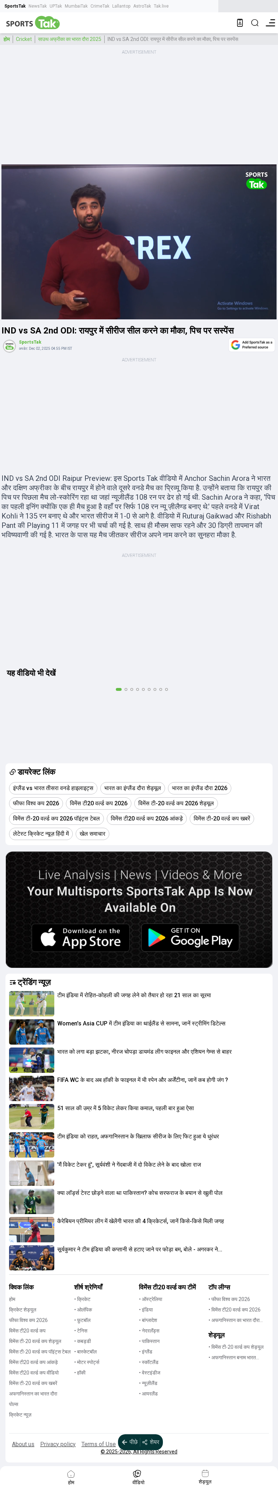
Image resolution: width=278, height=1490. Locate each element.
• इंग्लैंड (145, 1352)
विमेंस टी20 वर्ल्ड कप (27, 1331)
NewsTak (38, 6)
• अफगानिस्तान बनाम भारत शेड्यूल (232, 1358)
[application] (139, 241)
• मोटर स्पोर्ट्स (86, 1362)
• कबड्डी (82, 1341)
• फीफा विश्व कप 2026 (229, 1299)
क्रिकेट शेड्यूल (22, 1310)
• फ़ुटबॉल (82, 1320)
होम (7, 39)
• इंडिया (146, 1310)
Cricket (24, 39)
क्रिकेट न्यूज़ (20, 1415)
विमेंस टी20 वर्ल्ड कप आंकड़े (33, 1362)
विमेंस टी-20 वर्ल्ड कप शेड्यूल (35, 1341)
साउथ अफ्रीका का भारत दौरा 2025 (69, 39)
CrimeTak (99, 6)
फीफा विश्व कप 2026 (28, 1320)
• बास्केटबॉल (85, 1352)
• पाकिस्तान (149, 1341)
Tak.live (161, 6)
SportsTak (15, 6)
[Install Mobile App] (240, 23)
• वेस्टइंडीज (149, 1373)
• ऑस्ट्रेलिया (150, 1299)
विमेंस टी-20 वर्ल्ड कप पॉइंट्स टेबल (40, 1352)
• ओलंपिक (83, 1310)
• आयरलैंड (148, 1394)
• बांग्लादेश (148, 1320)
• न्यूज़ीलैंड (148, 1383)
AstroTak (142, 6)
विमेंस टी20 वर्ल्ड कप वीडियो (34, 1373)
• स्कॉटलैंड (149, 1362)
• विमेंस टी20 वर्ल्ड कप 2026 (234, 1310)
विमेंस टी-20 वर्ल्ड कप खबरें (33, 1383)
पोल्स (13, 1404)
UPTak (56, 6)
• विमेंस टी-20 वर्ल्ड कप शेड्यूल (236, 1347)
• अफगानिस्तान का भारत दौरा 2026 (234, 1320)
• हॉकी (79, 1373)
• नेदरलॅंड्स (149, 1331)
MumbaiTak (76, 6)
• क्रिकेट (82, 1299)
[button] (31, 1003)
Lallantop (121, 6)
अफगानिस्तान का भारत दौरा (33, 1394)
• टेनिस (80, 1331)
